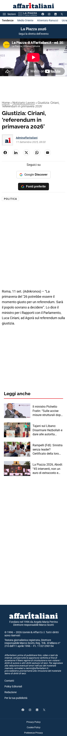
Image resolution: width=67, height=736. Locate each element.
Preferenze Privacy (33, 733)
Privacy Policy (33, 722)
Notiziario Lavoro (23, 103)
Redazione (10, 692)
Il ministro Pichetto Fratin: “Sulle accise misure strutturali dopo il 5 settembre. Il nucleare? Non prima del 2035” (47, 411)
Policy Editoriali (13, 686)
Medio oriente (25, 20)
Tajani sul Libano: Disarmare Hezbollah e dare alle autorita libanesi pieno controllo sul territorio (48, 430)
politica (10, 198)
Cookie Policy (33, 727)
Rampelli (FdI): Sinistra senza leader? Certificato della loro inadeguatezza (48, 449)
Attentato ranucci (47, 20)
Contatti (9, 680)
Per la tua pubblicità (15, 697)
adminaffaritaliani (27, 137)
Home (6, 103)
